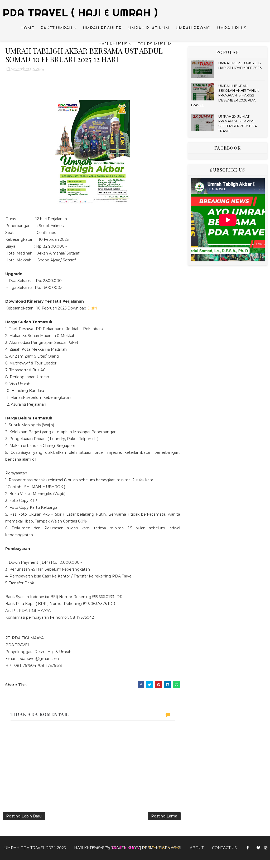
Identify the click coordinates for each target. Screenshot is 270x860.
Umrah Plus (232, 28)
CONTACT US (224, 847)
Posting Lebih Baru (24, 816)
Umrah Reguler (102, 28)
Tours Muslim (155, 43)
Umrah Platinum (148, 28)
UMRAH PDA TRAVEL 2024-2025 (35, 847)
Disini (92, 308)
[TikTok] (252, 845)
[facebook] (247, 848)
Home (27, 28)
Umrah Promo (193, 28)
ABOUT (197, 847)
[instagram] (266, 848)
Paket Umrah (57, 28)
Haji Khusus (113, 43)
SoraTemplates (125, 847)
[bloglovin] (258, 848)
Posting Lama (164, 816)
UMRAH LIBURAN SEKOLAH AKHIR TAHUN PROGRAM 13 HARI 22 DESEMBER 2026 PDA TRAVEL (225, 95)
